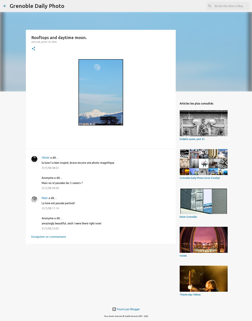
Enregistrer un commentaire (48, 236)
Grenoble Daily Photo (37, 6)
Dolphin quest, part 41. (192, 139)
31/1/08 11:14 (50, 208)
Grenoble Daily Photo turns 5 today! (200, 178)
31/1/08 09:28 (50, 188)
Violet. (183, 255)
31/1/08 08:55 (50, 167)
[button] (33, 49)
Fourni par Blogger (128, 309)
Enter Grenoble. (188, 216)
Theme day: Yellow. (190, 294)
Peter (45, 198)
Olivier (46, 157)
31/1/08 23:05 (50, 228)
